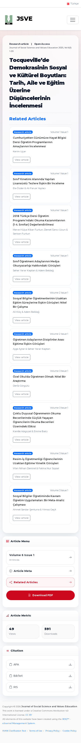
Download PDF (42, 595)
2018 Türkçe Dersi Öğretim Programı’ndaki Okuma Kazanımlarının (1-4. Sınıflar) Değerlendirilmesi (39, 220)
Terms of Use (35, 730)
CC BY (29, 715)
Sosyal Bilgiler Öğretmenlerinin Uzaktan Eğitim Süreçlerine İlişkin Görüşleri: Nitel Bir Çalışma (40, 303)
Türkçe (74, 3)
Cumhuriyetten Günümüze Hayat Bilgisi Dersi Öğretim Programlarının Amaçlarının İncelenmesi (39, 142)
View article (21, 159)
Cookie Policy (69, 730)
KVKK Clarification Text (14, 730)
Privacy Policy (52, 730)
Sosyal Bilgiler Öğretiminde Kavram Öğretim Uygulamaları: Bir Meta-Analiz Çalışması (38, 500)
